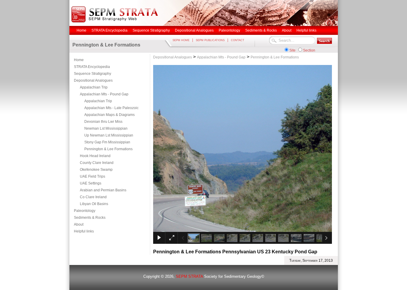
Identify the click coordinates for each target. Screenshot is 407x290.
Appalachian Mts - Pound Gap (104, 94)
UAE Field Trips (92, 176)
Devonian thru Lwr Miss (103, 122)
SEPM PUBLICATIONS (210, 40)
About (78, 224)
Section (309, 50)
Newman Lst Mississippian (106, 128)
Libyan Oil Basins (94, 204)
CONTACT (237, 40)
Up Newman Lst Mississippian (108, 135)
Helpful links (84, 231)
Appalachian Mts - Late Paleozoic (111, 108)
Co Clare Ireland (93, 197)
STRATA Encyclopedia (92, 67)
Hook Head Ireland (95, 156)
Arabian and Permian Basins (103, 190)
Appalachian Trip (94, 87)
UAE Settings (90, 183)
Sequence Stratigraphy (92, 74)
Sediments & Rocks (89, 217)
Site (292, 50)
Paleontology (84, 211)
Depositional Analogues (93, 80)
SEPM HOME (181, 40)
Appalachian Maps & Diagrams (109, 115)
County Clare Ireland (97, 163)
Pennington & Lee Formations (108, 149)
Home (79, 60)
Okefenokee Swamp (96, 170)
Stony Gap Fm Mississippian (107, 142)
